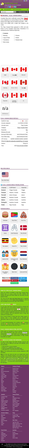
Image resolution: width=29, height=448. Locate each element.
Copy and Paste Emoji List (16, 298)
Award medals (15, 433)
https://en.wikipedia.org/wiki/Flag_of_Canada (17, 141)
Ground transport (16, 403)
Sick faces (15, 372)
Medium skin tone (16, 425)
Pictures (17, 35)
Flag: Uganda (5, 246)
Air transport (15, 406)
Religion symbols (4, 400)
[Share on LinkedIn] (14, 7)
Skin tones (15, 420)
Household (3, 389)
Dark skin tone (16, 427)
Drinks (2, 439)
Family (14, 388)
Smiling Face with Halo (14, 260)
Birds (2, 416)
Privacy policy (19, 446)
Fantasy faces (15, 375)
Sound (2, 368)
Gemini (5, 233)
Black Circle (14, 271)
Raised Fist (14, 246)
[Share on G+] (11, 7)
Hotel (14, 407)
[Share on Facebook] (8, 7)
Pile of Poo (23, 220)
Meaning (5, 35)
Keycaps (3, 406)
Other (2, 424)
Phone (2, 372)
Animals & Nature (4, 412)
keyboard (19, 5)
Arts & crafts (15, 437)
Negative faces (16, 371)
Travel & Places (16, 394)
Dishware (3, 440)
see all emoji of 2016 (22, 145)
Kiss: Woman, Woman (5, 272)
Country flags (15, 415)
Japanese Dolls (5, 259)
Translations (6, 39)
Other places (15, 402)
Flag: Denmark (23, 233)
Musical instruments (5, 371)
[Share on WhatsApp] (15, 7)
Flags (14, 412)
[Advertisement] (14, 54)
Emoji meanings (7, 9)
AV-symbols (3, 403)
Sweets (2, 437)
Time (14, 409)
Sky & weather (16, 410)
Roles (14, 374)
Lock (2, 383)
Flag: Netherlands (23, 259)
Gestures (14, 383)
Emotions (14, 390)
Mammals (3, 415)
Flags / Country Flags (22, 127)
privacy (21, 0)
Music (2, 369)
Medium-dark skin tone (17, 426)
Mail (2, 379)
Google (13, 75)
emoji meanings (8, 5)
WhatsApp (15, 283)
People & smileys (22, 11)
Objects (2, 366)
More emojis (6, 42)
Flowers (2, 423)
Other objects (4, 390)
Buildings (14, 399)
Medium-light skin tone (17, 423)
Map (13, 396)
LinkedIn (24, 280)
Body (14, 389)
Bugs (2, 422)
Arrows (2, 399)
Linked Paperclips (14, 233)
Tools (2, 385)
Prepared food (4, 435)
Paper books (3, 376)
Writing (2, 381)
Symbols (3, 394)
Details (17, 37)
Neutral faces (15, 369)
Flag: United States (5, 180)
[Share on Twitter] (10, 7)
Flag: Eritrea (14, 220)
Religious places (16, 400)
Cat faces (15, 376)
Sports (14, 435)
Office (2, 382)
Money (2, 378)
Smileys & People (16, 366)
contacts (17, 0)
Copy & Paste (6, 37)
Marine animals (4, 420)
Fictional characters (16, 382)
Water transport (16, 405)
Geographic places (16, 398)
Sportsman (15, 386)
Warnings (3, 398)
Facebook (15, 278)
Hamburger (5, 220)
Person (14, 379)
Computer (3, 374)
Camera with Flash (23, 271)
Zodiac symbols (4, 402)
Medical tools (4, 388)
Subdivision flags (16, 416)
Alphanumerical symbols (4, 408)
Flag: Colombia (23, 246)
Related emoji (19, 39)
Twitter (23, 87)
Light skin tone (16, 422)
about (13, 0)
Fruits (2, 432)
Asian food (3, 436)
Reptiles (2, 419)
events (14, 432)
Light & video (3, 375)
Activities (14, 385)
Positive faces (15, 368)
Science (2, 386)
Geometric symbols (5, 410)
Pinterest (15, 280)
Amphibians (3, 417)
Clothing (14, 392)
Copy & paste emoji (17, 9)
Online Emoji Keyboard (17, 299)
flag (27, 129)
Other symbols (4, 405)
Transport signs (4, 396)
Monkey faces (15, 378)
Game (14, 436)
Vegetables (3, 433)
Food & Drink (4, 430)
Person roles (15, 381)
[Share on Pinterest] (12, 7)
